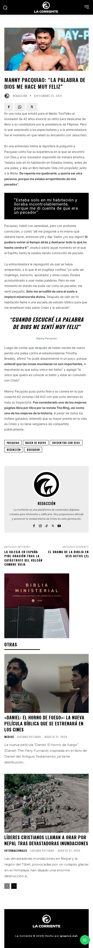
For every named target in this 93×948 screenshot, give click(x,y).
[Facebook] (8, 107)
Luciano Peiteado (29, 737)
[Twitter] (31, 107)
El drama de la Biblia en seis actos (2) (68, 553)
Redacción (20, 96)
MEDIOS (9, 737)
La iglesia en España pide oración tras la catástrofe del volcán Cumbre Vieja (23, 558)
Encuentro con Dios (66, 443)
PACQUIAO (13, 443)
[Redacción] (8, 95)
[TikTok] (46, 525)
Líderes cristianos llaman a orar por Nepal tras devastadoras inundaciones (46, 840)
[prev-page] (7, 886)
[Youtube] (59, 525)
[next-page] (14, 886)
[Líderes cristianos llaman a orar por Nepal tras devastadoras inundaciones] (46, 803)
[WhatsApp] (19, 107)
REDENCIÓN (14, 449)
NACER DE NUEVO (35, 443)
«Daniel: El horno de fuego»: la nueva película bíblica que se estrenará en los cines (44, 723)
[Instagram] (40, 525)
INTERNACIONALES (15, 850)
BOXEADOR (33, 449)
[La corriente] (46, 7)
